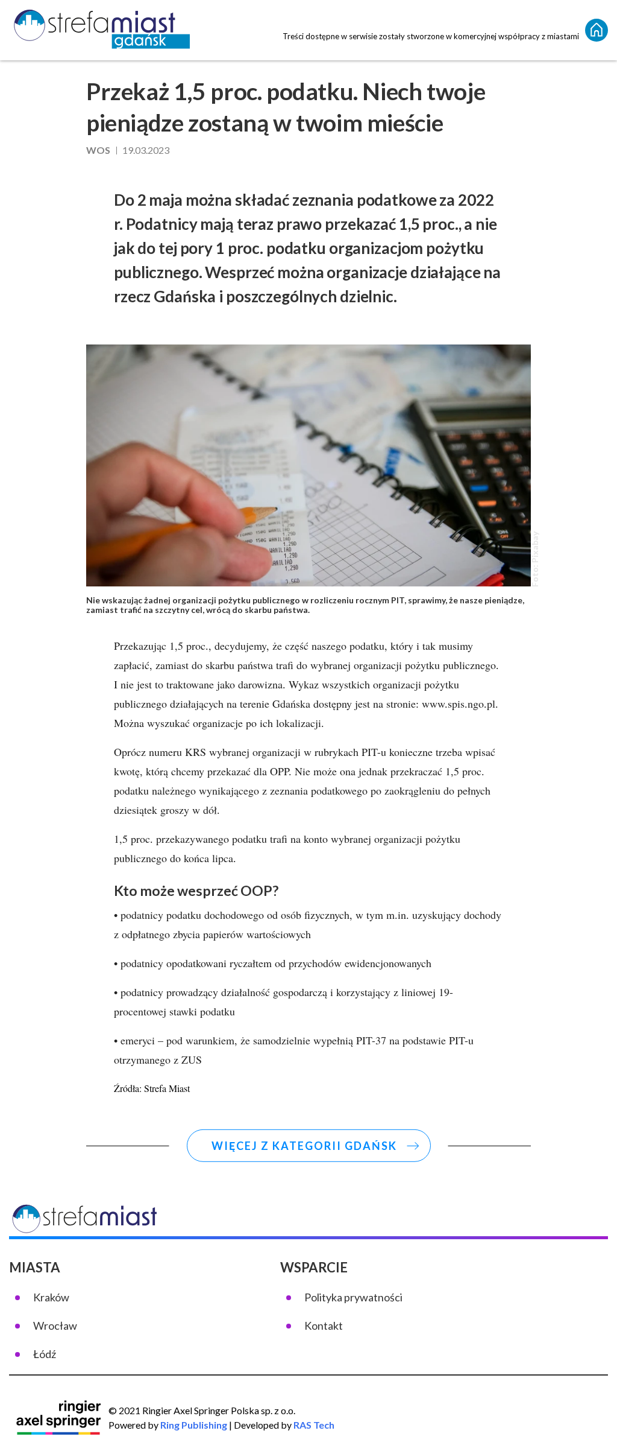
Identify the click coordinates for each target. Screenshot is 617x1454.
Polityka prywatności (353, 1297)
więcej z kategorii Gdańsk (304, 1145)
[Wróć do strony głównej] (596, 30)
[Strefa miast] (99, 30)
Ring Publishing (193, 1424)
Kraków (51, 1297)
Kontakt (323, 1325)
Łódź (44, 1353)
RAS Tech (313, 1424)
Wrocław (55, 1325)
